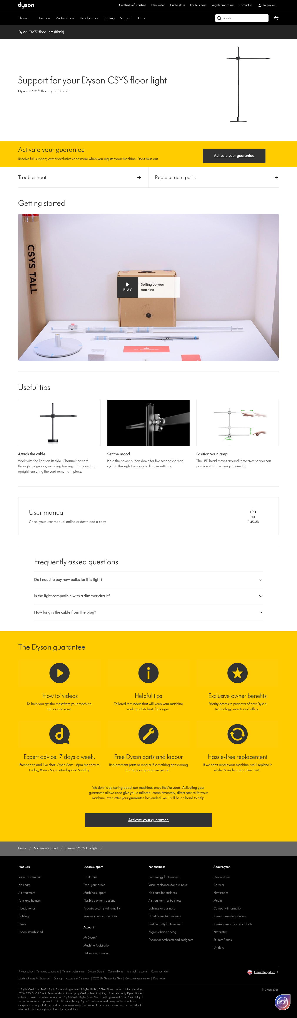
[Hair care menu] (53, 18)
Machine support (94, 893)
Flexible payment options (99, 901)
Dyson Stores (222, 877)
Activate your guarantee (234, 155)
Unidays (219, 948)
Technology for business (164, 877)
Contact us (245, 5)
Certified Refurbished (132, 5)
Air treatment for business (164, 901)
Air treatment (65, 18)
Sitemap (58, 978)
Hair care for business (162, 893)
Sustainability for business (165, 924)
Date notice (159, 978)
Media (218, 901)
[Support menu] (133, 18)
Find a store (177, 5)
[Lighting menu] (117, 18)
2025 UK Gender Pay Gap (107, 978)
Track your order (94, 885)
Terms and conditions (48, 971)
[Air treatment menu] (77, 18)
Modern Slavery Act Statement (34, 978)
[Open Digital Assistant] (282, 1002)
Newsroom (221, 893)
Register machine (223, 5)
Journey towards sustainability (233, 924)
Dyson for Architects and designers (170, 940)
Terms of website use (73, 971)
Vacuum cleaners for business (167, 885)
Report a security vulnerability (101, 908)
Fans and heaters (29, 901)
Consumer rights (159, 971)
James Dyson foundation (230, 916)
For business (198, 5)
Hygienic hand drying (162, 932)
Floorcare (25, 18)
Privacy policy (25, 971)
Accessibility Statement (78, 978)
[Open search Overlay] (242, 18)
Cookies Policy (115, 971)
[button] (148, 287)
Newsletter (158, 5)
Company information (228, 908)
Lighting (109, 18)
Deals (141, 18)
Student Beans (223, 940)
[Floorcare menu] (34, 18)
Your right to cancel (137, 971)
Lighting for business (161, 908)
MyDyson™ (90, 938)
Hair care (44, 18)
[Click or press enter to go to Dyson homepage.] (26, 5)
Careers (219, 885)
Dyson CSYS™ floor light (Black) (41, 32)
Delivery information (96, 953)
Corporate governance (137, 978)
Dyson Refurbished (30, 932)
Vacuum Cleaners (30, 877)
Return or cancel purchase (100, 916)
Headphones (89, 18)
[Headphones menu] (100, 18)
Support (125, 18)
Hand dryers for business (164, 916)
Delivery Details (96, 971)
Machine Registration (96, 945)
